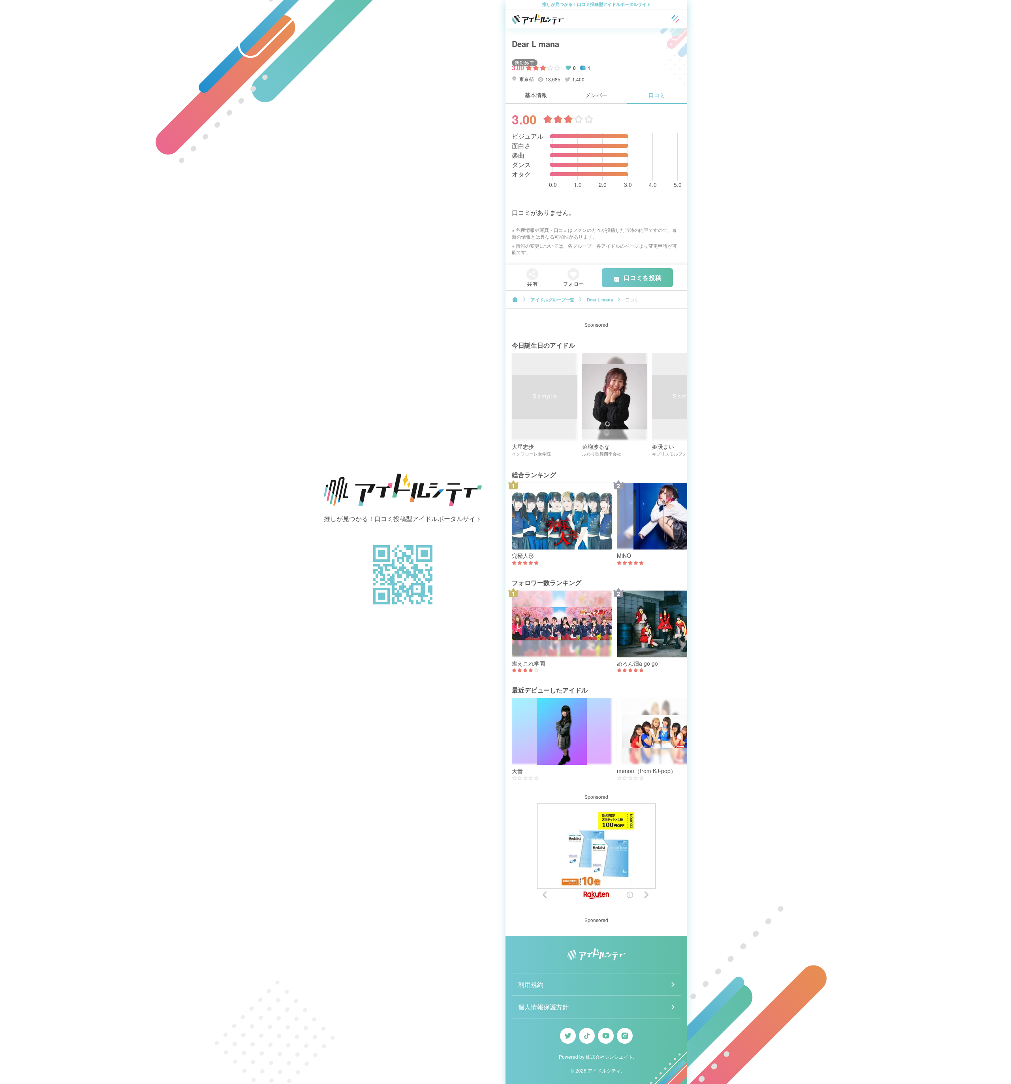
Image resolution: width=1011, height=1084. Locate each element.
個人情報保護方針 (543, 1006)
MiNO (624, 555)
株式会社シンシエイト (609, 1056)
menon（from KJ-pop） (646, 771)
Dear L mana (535, 43)
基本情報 (536, 95)
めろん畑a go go (637, 663)
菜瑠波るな (596, 446)
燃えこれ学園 (528, 663)
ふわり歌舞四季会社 (601, 454)
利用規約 (530, 984)
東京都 (526, 78)
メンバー (596, 95)
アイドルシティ (604, 1070)
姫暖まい (663, 446)
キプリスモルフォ (669, 454)
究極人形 (523, 555)
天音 (517, 771)
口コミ (656, 95)
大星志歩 (523, 446)
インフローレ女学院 (531, 454)
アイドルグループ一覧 (552, 300)
